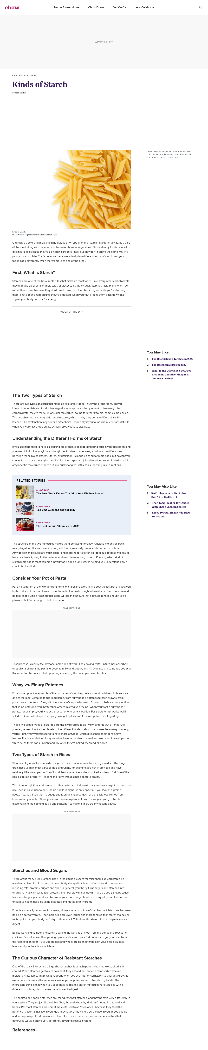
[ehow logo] (12, 7)
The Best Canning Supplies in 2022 (57, 526)
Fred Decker (20, 92)
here (176, 157)
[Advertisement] (104, 122)
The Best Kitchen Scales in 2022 (55, 509)
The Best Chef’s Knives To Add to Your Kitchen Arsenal (70, 493)
